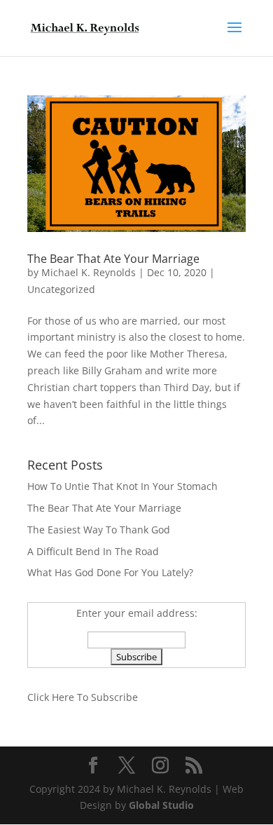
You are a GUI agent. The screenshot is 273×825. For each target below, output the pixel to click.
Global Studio (161, 805)
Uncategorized (61, 289)
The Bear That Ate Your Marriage (113, 258)
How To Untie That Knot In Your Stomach (122, 486)
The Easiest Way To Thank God (98, 529)
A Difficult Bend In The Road (93, 551)
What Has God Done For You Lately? (110, 572)
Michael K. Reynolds (88, 272)
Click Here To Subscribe (82, 697)
